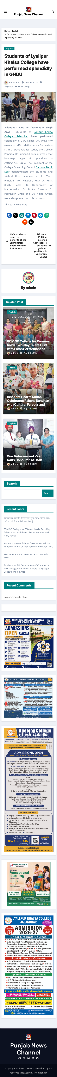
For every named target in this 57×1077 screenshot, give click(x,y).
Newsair (25, 1072)
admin (16, 82)
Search (12, 483)
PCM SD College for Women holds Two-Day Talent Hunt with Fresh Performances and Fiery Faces (28, 347)
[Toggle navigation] (5, 12)
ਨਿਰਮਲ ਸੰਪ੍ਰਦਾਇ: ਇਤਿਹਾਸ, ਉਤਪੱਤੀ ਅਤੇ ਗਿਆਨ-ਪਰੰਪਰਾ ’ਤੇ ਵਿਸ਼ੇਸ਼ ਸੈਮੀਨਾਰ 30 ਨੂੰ (27, 520)
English (9, 48)
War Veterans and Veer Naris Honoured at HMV (24, 458)
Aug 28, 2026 (30, 352)
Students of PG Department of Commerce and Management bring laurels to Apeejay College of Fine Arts (27, 568)
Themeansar (40, 1072)
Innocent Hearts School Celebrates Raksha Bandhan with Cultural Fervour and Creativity (28, 402)
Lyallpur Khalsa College (18, 86)
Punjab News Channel (28, 14)
